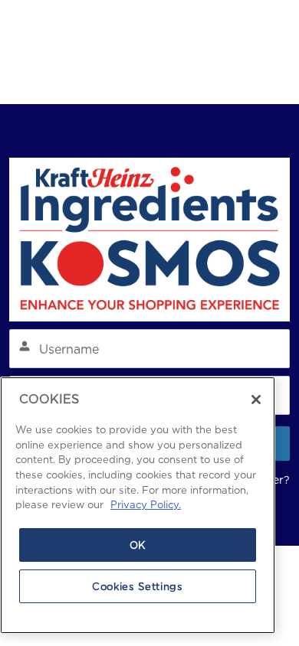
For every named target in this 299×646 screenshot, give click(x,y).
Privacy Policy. (145, 504)
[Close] (256, 399)
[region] (137, 505)
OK (138, 545)
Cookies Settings (137, 586)
